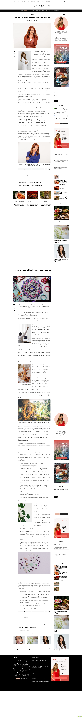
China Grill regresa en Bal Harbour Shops (60, 221)
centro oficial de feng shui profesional (26, 624)
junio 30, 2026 (56, 242)
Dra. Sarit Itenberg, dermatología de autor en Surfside (61, 260)
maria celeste (30, 182)
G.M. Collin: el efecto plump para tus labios (61, 154)
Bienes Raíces (33, 1)
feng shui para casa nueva (23, 627)
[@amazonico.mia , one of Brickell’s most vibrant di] (57, 118)
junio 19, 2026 (56, 261)
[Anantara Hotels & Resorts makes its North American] (65, 118)
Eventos (18, 1)
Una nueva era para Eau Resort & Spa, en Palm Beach (63, 192)
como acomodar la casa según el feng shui (41, 624)
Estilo (28, 1)
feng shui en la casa (31, 626)
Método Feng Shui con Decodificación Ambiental (27, 628)
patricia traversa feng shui (24, 630)
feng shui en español (23, 626)
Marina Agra (29, 20)
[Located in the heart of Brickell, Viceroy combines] (65, 111)
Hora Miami (26, 617)
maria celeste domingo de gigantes (37, 185)
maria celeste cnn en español (24, 185)
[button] (32, 208)
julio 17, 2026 (61, 194)
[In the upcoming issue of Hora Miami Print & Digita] (57, 111)
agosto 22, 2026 (62, 178)
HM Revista (42, 1)
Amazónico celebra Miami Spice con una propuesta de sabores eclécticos (19, 204)
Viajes (38, 1)
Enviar (56, 101)
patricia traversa (40, 628)
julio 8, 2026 (56, 223)
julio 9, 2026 (61, 199)
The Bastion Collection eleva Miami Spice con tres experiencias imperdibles (32, 204)
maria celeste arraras (38, 182)
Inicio (14, 1)
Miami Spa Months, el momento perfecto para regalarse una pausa (46, 204)
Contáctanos (48, 1)
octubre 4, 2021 (35, 20)
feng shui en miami (40, 626)
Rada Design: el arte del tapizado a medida (60, 241)
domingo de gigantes (22, 182)
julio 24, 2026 (61, 189)
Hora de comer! (23, 1)
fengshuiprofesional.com (33, 608)
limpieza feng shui (33, 627)
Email (55, 95)
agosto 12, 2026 (62, 184)
